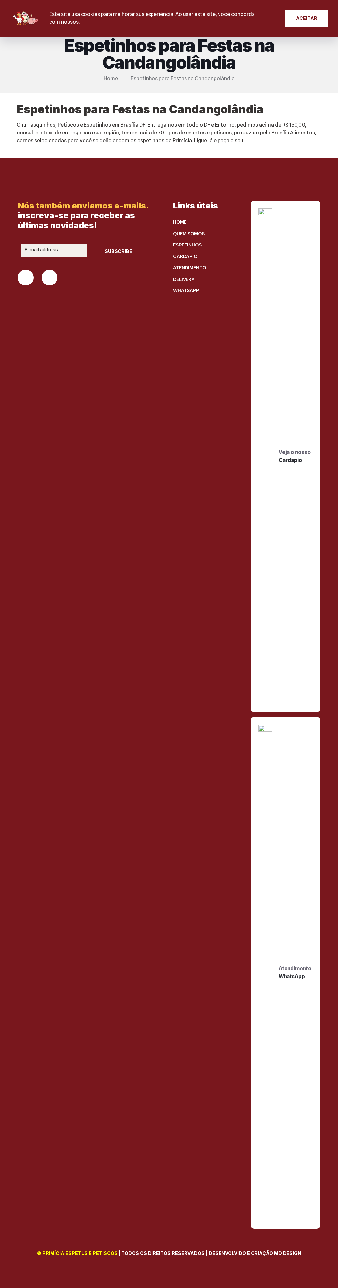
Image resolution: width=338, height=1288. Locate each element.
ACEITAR (306, 18)
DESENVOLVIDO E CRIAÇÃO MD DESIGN (255, 1253)
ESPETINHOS (187, 245)
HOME (179, 222)
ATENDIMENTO (189, 268)
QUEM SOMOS (189, 234)
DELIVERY (184, 279)
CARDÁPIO (185, 256)
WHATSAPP (186, 290)
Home (111, 78)
